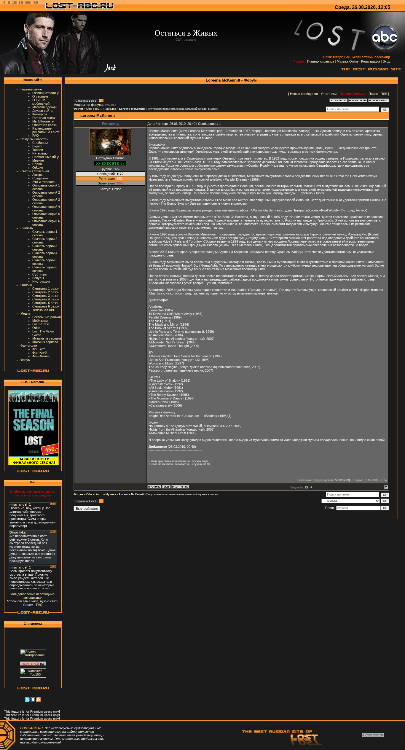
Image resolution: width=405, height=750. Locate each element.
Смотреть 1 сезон (45, 288)
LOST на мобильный (41, 101)
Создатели (40, 178)
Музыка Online (347, 61)
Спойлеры (40, 142)
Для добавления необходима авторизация (33, 595)
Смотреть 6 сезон (45, 306)
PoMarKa (110, 104)
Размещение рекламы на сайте (46, 130)
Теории (37, 150)
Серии (37, 164)
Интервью (39, 153)
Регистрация (370, 61)
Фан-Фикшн (41, 356)
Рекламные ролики (46, 317)
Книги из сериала (45, 342)
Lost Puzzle (40, 324)
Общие (37, 167)
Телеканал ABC (43, 310)
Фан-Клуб (39, 352)
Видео (37, 146)
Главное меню (31, 89)
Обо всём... (94, 108)
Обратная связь (44, 125)
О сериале (40, 96)
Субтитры (39, 274)
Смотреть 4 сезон (45, 299)
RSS (384, 93)
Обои (36, 327)
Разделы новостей (34, 139)
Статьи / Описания (34, 171)
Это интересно (43, 182)
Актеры (37, 174)
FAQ (35, 135)
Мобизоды (40, 320)
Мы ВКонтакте (43, 121)
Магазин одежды (44, 107)
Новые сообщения (304, 93)
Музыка (111, 108)
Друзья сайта (42, 110)
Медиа (25, 313)
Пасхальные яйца (45, 157)
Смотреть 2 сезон (45, 292)
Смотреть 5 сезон (45, 303)
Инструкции (41, 281)
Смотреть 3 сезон (45, 295)
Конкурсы (39, 114)
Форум (25, 360)
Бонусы (38, 278)
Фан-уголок (28, 345)
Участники (329, 93)
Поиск (373, 93)
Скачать (26, 228)
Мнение (38, 160)
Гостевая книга (43, 118)
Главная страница (320, 61)
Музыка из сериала (46, 338)
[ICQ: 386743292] (166, 486)
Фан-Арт (38, 349)
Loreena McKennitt (132, 108)
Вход (386, 61)
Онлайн (26, 285)
